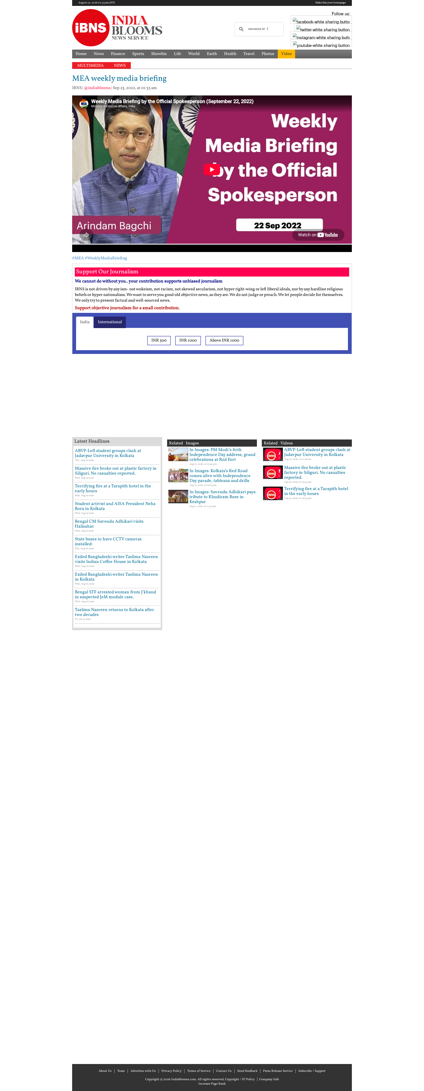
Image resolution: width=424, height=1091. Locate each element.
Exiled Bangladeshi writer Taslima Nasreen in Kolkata (116, 577)
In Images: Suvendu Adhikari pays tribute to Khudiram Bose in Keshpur (222, 497)
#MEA (78, 258)
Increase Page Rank (212, 1084)
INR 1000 (188, 340)
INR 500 (159, 340)
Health (230, 54)
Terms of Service (199, 1071)
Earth (212, 54)
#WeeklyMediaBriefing (106, 258)
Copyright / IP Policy (240, 1079)
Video (286, 54)
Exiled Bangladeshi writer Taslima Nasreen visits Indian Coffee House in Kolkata (116, 559)
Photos (268, 54)
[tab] (84, 322)
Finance (118, 54)
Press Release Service (278, 1071)
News (99, 54)
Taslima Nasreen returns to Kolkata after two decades (114, 612)
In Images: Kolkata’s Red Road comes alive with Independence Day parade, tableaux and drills (220, 476)
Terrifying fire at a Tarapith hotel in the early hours (113, 488)
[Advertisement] (150, 401)
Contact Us (224, 1071)
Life (177, 54)
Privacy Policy (171, 1071)
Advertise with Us (143, 1071)
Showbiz (159, 54)
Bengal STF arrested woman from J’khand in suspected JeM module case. (115, 594)
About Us (105, 1071)
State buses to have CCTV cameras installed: (108, 541)
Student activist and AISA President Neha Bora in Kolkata (115, 506)
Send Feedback (247, 1071)
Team (121, 1071)
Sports (138, 54)
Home (81, 54)
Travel (248, 54)
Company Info (269, 1079)
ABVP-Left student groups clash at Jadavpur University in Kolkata (108, 453)
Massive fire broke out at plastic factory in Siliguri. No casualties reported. (116, 471)
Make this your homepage (330, 2)
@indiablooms (97, 88)
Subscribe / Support (312, 1071)
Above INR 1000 (224, 340)
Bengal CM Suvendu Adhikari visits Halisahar (109, 524)
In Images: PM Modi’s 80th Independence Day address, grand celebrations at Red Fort (222, 455)
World (194, 54)
